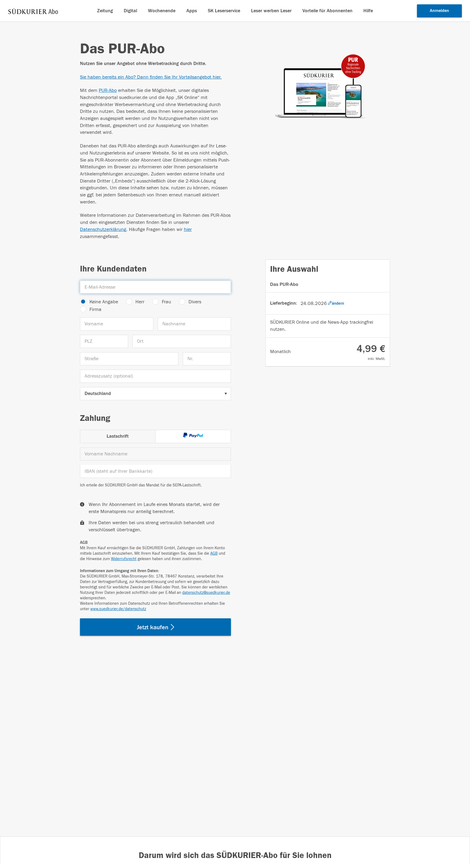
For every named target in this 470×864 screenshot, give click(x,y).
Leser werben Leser (271, 11)
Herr (139, 302)
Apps (191, 11)
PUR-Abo (108, 90)
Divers (194, 302)
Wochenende (161, 11)
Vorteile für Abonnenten (327, 11)
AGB (214, 553)
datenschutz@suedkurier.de (206, 592)
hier (188, 229)
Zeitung (105, 11)
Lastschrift (118, 436)
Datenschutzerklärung (103, 229)
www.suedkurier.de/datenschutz (118, 609)
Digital (130, 11)
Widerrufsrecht (124, 559)
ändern (338, 303)
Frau (166, 302)
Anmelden (439, 10)
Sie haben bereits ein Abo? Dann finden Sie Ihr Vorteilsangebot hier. (151, 77)
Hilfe (368, 11)
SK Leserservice (224, 11)
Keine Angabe (103, 302)
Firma (95, 309)
